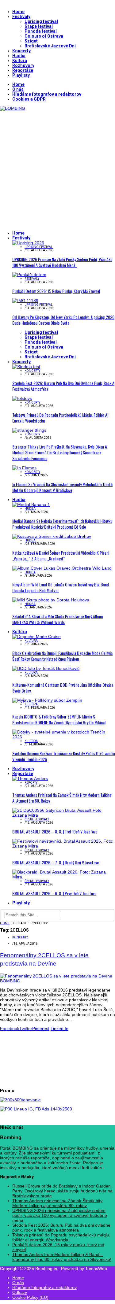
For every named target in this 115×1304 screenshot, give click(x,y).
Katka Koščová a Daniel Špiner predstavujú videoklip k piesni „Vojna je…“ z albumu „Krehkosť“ (60, 555)
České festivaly (37, 819)
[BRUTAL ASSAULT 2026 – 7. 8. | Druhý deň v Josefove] (63, 846)
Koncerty (21, 50)
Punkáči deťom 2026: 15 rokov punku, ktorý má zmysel (56, 291)
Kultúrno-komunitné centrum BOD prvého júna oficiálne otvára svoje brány (62, 688)
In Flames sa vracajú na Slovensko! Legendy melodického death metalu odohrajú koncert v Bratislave (62, 487)
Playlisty (21, 75)
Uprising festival (41, 21)
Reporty (31, 782)
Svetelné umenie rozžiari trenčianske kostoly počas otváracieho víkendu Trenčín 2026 (63, 756)
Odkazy (19, 1292)
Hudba (18, 55)
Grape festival (39, 26)
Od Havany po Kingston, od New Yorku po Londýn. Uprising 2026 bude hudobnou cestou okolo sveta (63, 320)
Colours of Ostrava (44, 36)
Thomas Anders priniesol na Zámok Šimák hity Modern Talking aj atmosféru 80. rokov (62, 798)
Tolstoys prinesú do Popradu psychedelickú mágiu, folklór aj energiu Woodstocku (60, 418)
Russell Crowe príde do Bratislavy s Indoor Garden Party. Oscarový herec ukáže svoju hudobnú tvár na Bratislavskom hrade (62, 1191)
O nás (18, 89)
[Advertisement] (57, 168)
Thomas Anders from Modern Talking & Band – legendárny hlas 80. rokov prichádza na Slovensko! (61, 1257)
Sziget (31, 41)
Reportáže (22, 70)
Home (18, 11)
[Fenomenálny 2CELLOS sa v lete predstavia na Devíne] (57, 980)
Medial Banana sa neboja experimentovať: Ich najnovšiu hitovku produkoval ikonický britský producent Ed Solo (62, 524)
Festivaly (21, 16)
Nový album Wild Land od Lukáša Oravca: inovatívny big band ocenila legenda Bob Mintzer (60, 587)
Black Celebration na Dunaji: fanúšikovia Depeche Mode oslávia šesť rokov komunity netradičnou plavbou (62, 656)
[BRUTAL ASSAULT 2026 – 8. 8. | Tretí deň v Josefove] (63, 815)
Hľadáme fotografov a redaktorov (46, 94)
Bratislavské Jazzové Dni (50, 45)
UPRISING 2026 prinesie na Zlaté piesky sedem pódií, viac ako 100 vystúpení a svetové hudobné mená (62, 262)
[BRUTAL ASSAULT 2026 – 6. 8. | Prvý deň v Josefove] (63, 876)
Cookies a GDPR (29, 99)
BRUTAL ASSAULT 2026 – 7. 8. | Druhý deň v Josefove (55, 862)
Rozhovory (23, 65)
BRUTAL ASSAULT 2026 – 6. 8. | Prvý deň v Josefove (54, 893)
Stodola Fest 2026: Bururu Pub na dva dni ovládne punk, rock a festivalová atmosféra (63, 386)
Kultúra (19, 60)
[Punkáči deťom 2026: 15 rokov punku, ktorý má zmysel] (29, 274)
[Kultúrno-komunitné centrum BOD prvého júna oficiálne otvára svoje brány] (45, 668)
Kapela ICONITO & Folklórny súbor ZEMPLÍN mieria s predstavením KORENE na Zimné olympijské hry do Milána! (58, 719)
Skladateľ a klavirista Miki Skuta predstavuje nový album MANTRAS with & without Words (57, 619)
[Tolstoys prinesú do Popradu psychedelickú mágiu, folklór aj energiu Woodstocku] (22, 398)
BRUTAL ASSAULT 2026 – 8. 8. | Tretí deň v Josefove (54, 831)
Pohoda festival (41, 31)
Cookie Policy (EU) (30, 1297)
